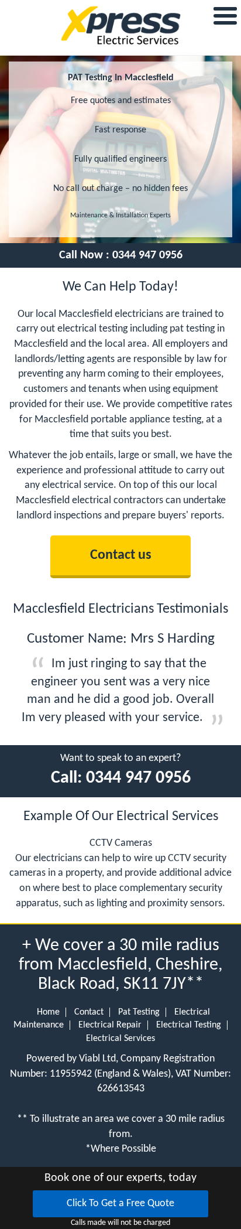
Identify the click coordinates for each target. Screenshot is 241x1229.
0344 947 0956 (147, 255)
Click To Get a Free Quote (120, 1203)
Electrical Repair (110, 1025)
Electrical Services (120, 1038)
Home (48, 1012)
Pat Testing (139, 1012)
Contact (89, 1012)
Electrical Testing (188, 1025)
